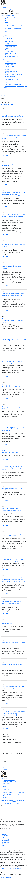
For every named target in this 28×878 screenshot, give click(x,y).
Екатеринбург (6, 839)
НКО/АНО (7, 23)
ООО (6, 22)
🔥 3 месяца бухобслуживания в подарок (16, 86)
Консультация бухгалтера (12, 78)
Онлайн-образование (11, 45)
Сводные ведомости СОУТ (8, 802)
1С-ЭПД (7, 73)
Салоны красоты (9, 51)
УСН (6, 35)
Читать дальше (6, 127)
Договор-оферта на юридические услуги (14, 792)
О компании (6, 87)
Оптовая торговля (10, 46)
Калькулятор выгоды (6, 9)
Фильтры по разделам (7, 104)
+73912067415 (4, 11)
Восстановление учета (11, 76)
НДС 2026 (7, 82)
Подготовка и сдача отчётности (13, 84)
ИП (6, 20)
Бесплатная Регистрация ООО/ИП (14, 25)
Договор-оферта (7, 791)
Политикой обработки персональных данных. (12, 868)
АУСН (6, 30)
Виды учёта (6, 59)
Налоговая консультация (11, 79)
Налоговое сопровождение (12, 81)
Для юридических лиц (9, 17)
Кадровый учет (9, 64)
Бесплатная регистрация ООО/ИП (14, 74)
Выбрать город (10, 15)
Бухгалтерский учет (10, 63)
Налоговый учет (9, 66)
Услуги (5, 68)
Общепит (7, 43)
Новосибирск (5, 837)
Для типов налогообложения (10, 27)
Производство (9, 48)
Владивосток (5, 840)
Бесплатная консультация (19, 9)
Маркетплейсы (9, 41)
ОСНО (6, 32)
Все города (5, 845)
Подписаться (14, 749)
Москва (4, 844)
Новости (5, 89)
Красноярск (4, 7)
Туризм (7, 58)
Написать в (3, 877)
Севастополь (5, 842)
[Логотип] (14, 2)
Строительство (9, 55)
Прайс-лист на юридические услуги (12, 794)
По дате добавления (7, 108)
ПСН (6, 33)
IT (5, 40)
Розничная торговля (10, 50)
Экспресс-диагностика (11, 71)
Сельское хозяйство (10, 53)
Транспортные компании (12, 56)
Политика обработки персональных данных (12, 800)
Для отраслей (6, 37)
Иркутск (4, 834)
